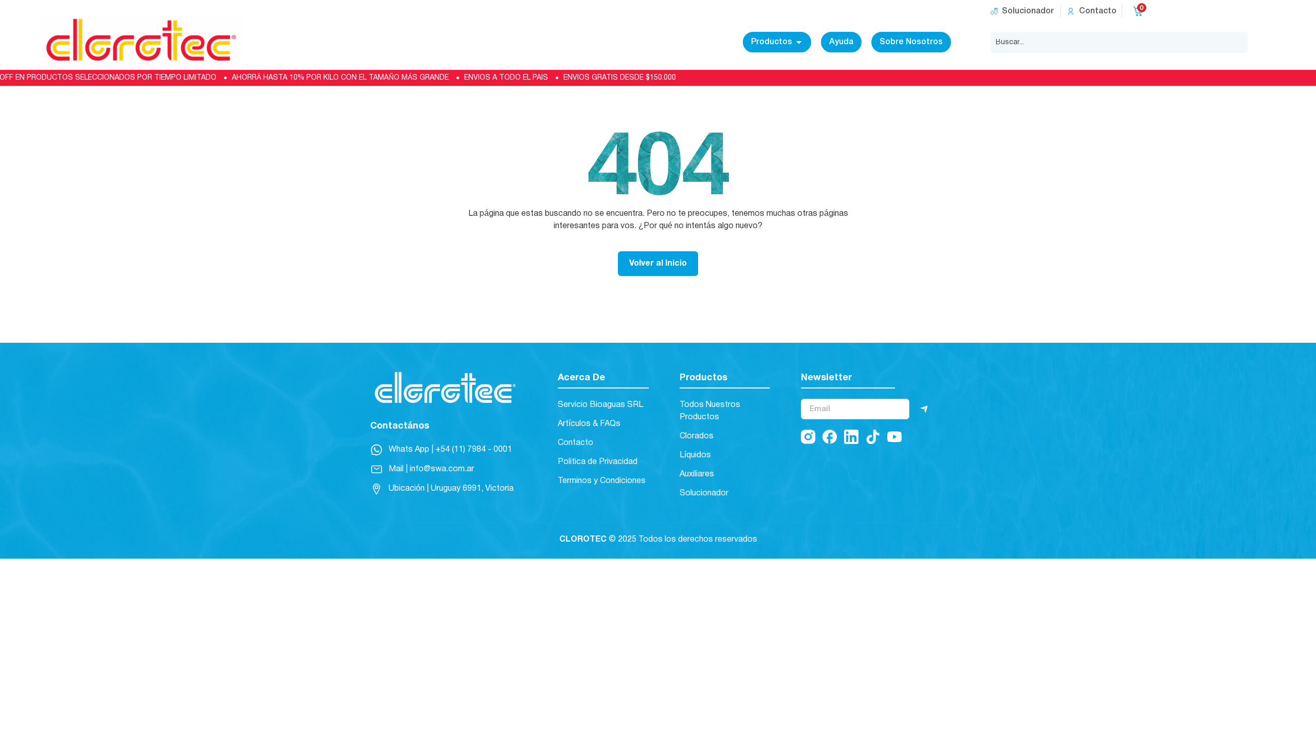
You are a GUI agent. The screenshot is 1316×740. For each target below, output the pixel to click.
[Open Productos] (799, 42)
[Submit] (924, 409)
